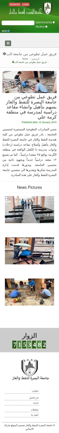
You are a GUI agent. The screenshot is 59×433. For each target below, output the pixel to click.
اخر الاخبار (34, 397)
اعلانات (35, 390)
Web (4, 31)
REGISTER (15, 4)
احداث (36, 402)
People (40, 26)
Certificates (44, 22)
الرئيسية (35, 58)
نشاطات (35, 409)
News (25, 58)
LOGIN (25, 4)
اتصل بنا (35, 414)
